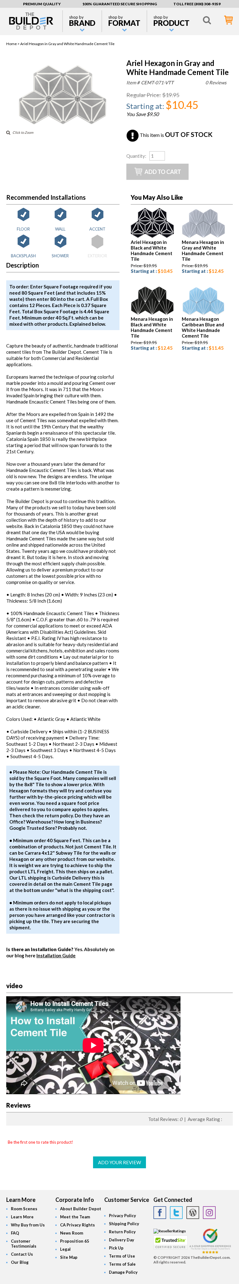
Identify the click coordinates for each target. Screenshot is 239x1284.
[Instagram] (209, 1212)
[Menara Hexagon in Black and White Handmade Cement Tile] (152, 313)
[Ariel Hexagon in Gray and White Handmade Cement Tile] (63, 123)
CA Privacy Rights (77, 1224)
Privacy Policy (122, 1215)
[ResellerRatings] (169, 1231)
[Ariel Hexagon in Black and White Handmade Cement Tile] (152, 237)
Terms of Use (122, 1256)
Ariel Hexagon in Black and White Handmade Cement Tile (151, 250)
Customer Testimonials (23, 1244)
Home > (13, 43)
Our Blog (20, 1262)
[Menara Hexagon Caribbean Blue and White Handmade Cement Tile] (203, 313)
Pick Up (116, 1247)
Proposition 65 (74, 1241)
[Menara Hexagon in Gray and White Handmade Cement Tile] (203, 237)
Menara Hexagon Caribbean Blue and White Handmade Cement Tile (203, 327)
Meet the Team (75, 1216)
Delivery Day (121, 1239)
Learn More (22, 1216)
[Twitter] (176, 1212)
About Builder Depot (80, 1208)
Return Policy (122, 1231)
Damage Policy (123, 1272)
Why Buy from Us (28, 1224)
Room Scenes (24, 1208)
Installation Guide (56, 955)
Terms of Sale (122, 1264)
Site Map (68, 1257)
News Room (71, 1232)
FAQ (15, 1232)
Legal (65, 1249)
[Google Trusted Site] (210, 1252)
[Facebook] (159, 1212)
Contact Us (22, 1254)
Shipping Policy (124, 1223)
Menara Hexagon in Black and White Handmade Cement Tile (152, 327)
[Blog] (192, 1212)
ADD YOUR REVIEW (119, 1162)
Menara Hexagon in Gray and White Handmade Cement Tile (203, 250)
